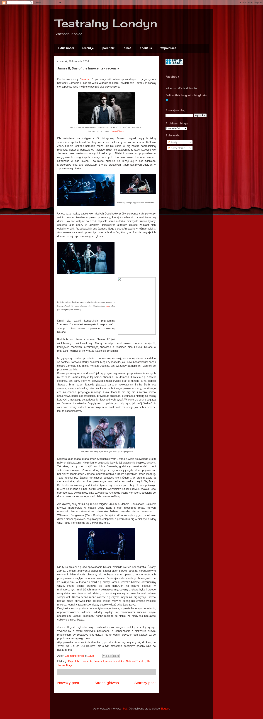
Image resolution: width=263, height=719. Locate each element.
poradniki (108, 48)
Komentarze (177, 147)
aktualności (66, 48)
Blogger (164, 708)
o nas (127, 48)
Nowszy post (68, 683)
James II (99, 661)
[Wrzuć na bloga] (107, 656)
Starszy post (145, 683)
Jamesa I (86, 79)
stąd (107, 306)
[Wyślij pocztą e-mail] (104, 656)
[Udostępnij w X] (111, 656)
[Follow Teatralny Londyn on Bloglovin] (166, 100)
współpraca (168, 48)
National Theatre (118, 131)
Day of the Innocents (80, 661)
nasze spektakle (115, 661)
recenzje (88, 48)
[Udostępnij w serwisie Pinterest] (118, 656)
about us (146, 48)
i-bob (124, 708)
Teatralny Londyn (106, 23)
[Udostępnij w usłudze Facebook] (114, 656)
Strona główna (106, 683)
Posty (173, 142)
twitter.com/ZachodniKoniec (181, 88)
